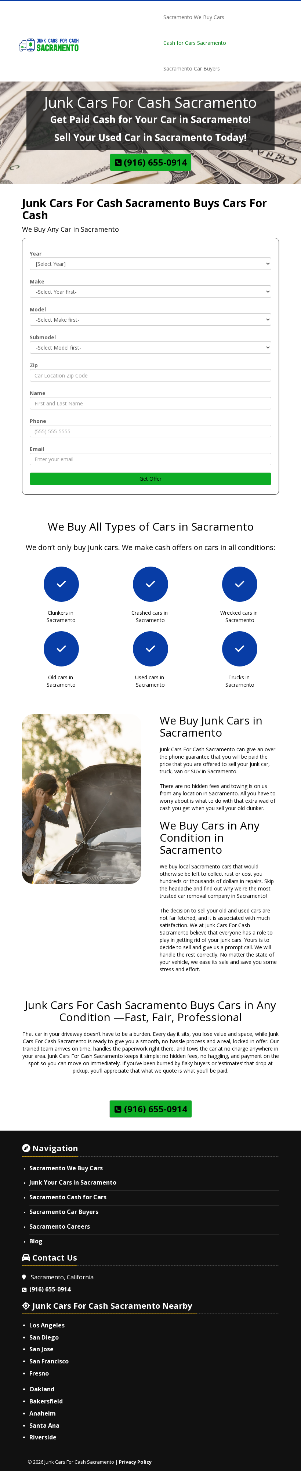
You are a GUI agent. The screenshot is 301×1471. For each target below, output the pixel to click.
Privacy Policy (135, 1462)
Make (37, 281)
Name (38, 393)
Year (35, 253)
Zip (34, 365)
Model (38, 309)
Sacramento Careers (59, 1226)
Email (37, 448)
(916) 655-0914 (49, 1289)
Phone (38, 421)
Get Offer (150, 478)
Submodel (43, 337)
